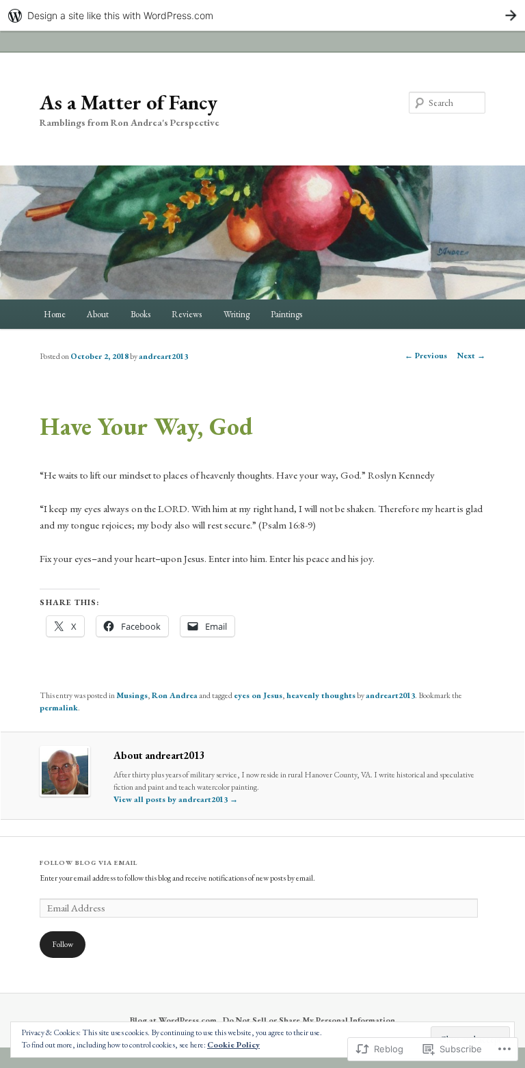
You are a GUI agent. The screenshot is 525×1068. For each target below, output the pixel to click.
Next (471, 355)
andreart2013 (163, 356)
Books (140, 314)
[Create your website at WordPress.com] (262, 15)
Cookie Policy (233, 1044)
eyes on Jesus (258, 695)
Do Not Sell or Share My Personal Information (309, 1020)
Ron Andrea (175, 695)
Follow (62, 944)
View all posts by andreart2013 (175, 799)
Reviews (187, 314)
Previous (426, 355)
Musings (132, 695)
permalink (59, 707)
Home (55, 314)
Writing (237, 314)
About (98, 314)
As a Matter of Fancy (128, 102)
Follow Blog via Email (88, 862)
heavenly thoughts (320, 695)
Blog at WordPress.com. (174, 1020)
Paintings (286, 314)
